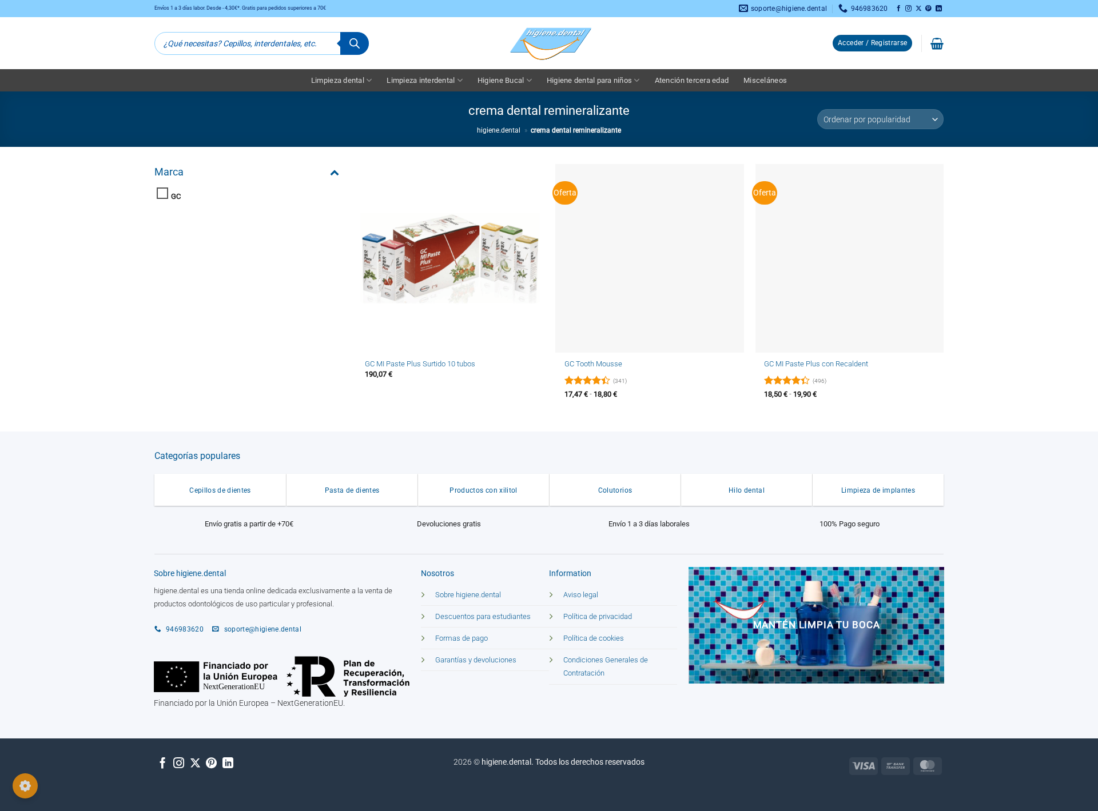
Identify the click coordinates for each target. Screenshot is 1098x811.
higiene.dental (498, 130)
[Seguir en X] (919, 8)
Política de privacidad (597, 616)
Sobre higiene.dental (468, 594)
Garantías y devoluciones (475, 660)
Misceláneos (765, 80)
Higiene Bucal (501, 80)
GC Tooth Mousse (593, 363)
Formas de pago (461, 638)
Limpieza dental (337, 80)
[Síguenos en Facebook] (899, 8)
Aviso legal (580, 594)
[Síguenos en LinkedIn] (939, 8)
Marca (169, 172)
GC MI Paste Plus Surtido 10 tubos (420, 363)
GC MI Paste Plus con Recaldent (816, 363)
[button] (872, 43)
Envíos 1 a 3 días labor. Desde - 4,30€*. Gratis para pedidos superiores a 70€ (240, 8)
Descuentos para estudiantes (483, 616)
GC (176, 196)
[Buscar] (354, 43)
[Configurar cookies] (25, 785)
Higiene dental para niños (589, 80)
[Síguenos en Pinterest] (928, 8)
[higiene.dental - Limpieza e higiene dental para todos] (549, 43)
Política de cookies (593, 638)
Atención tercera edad (692, 80)
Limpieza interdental (421, 80)
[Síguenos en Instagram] (908, 8)
